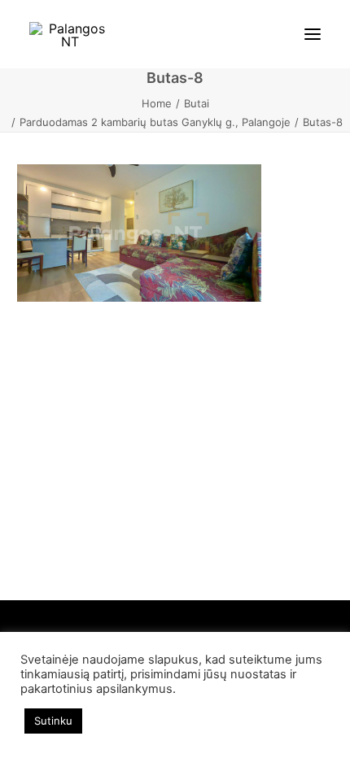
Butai (196, 103)
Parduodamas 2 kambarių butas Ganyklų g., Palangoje (155, 122)
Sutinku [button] (53, 720)
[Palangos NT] (70, 34)
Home (157, 103)
